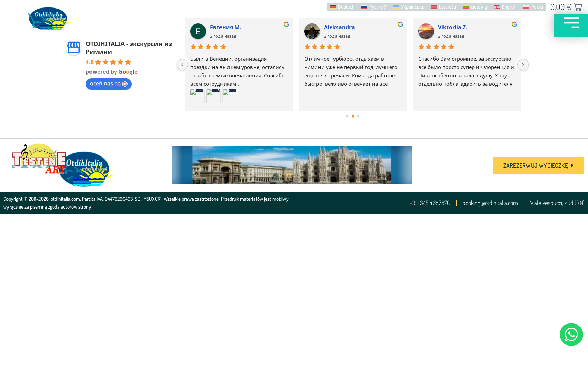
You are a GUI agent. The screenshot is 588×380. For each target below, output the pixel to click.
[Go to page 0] (347, 116)
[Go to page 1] (353, 116)
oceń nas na (105, 83)
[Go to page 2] (358, 116)
